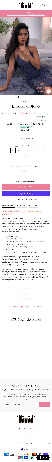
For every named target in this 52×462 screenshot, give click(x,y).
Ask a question (26, 299)
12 (25, 150)
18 (44, 150)
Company (26, 436)
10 (19, 150)
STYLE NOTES (8, 206)
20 (26, 157)
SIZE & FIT (22, 206)
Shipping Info (26, 289)
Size (10, 146)
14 (32, 150)
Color (26, 138)
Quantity (26, 171)
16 (38, 150)
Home (25, 101)
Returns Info (26, 294)
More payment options (26, 199)
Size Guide (22, 146)
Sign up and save (26, 443)
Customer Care (26, 429)
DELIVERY (33, 206)
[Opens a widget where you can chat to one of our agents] (43, 458)
